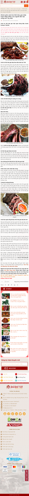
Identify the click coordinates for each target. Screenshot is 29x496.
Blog (8, 8)
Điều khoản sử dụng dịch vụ (9, 434)
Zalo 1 (27, 476)
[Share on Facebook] (5, 285)
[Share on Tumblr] (17, 285)
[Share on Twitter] (8, 285)
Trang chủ (3, 8)
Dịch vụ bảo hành (7, 441)
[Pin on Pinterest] (11, 285)
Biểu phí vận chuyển (7, 439)
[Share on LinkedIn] (14, 285)
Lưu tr (7, 281)
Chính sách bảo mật (7, 449)
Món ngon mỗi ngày (16, 8)
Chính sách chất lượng (8, 446)
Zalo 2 (26, 480)
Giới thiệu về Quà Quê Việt (9, 431)
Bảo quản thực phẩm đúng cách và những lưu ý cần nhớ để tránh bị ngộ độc (18, 350)
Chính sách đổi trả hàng (8, 444)
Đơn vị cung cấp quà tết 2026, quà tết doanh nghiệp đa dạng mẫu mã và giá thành (18, 295)
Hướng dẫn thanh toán (8, 436)
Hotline (27, 472)
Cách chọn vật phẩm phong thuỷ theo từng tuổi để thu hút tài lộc (18, 314)
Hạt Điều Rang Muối (9, 270)
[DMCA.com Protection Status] (14, 419)
